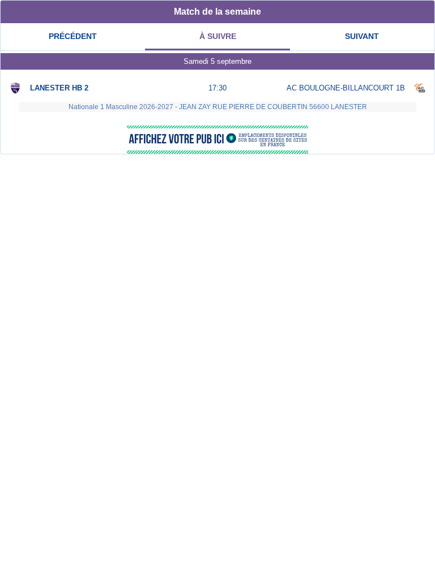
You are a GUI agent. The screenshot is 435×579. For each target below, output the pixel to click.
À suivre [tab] (217, 36)
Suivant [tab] (362, 36)
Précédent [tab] (73, 36)
